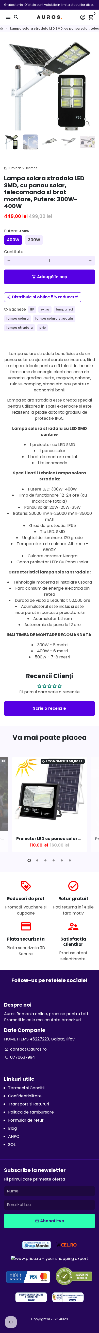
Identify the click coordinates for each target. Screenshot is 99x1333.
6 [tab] (70, 860)
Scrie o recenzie (49, 708)
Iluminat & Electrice (20, 168)
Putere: (16, 231)
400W (13, 240)
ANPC (13, 1136)
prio (42, 327)
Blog (12, 1128)
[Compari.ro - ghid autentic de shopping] (74, 1277)
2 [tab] (37, 860)
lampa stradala (19, 327)
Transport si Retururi (28, 1104)
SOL (11, 1144)
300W (34, 240)
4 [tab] (54, 860)
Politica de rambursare (31, 1112)
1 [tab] (29, 860)
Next (90, 85)
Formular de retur (26, 1120)
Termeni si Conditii (26, 1088)
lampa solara (17, 318)
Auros (63, 1319)
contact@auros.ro (26, 1049)
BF (32, 309)
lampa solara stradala (54, 318)
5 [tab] (62, 860)
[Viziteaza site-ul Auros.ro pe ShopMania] (36, 1246)
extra (45, 309)
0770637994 (20, 1057)
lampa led (64, 309)
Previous (9, 804)
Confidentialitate (25, 1096)
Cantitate (13, 252)
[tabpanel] (49, 804)
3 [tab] (45, 860)
